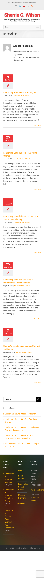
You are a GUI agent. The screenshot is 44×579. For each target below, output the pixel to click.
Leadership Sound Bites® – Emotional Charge (8, 495)
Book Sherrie (21, 477)
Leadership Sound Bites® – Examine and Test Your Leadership (8, 519)
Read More (37, 126)
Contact (21, 503)
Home (20, 470)
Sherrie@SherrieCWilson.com (27, 3)
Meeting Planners (22, 496)
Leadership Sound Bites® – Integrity (19, 92)
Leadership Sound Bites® (21, 95)
